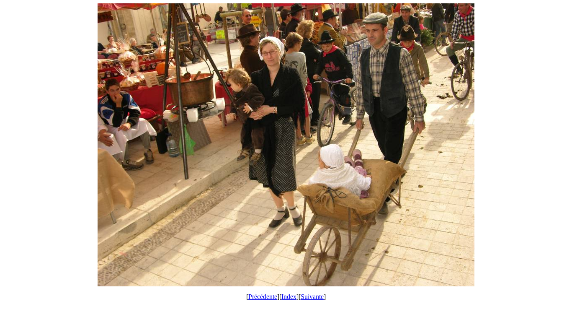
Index (288, 296)
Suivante (312, 296)
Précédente (262, 296)
